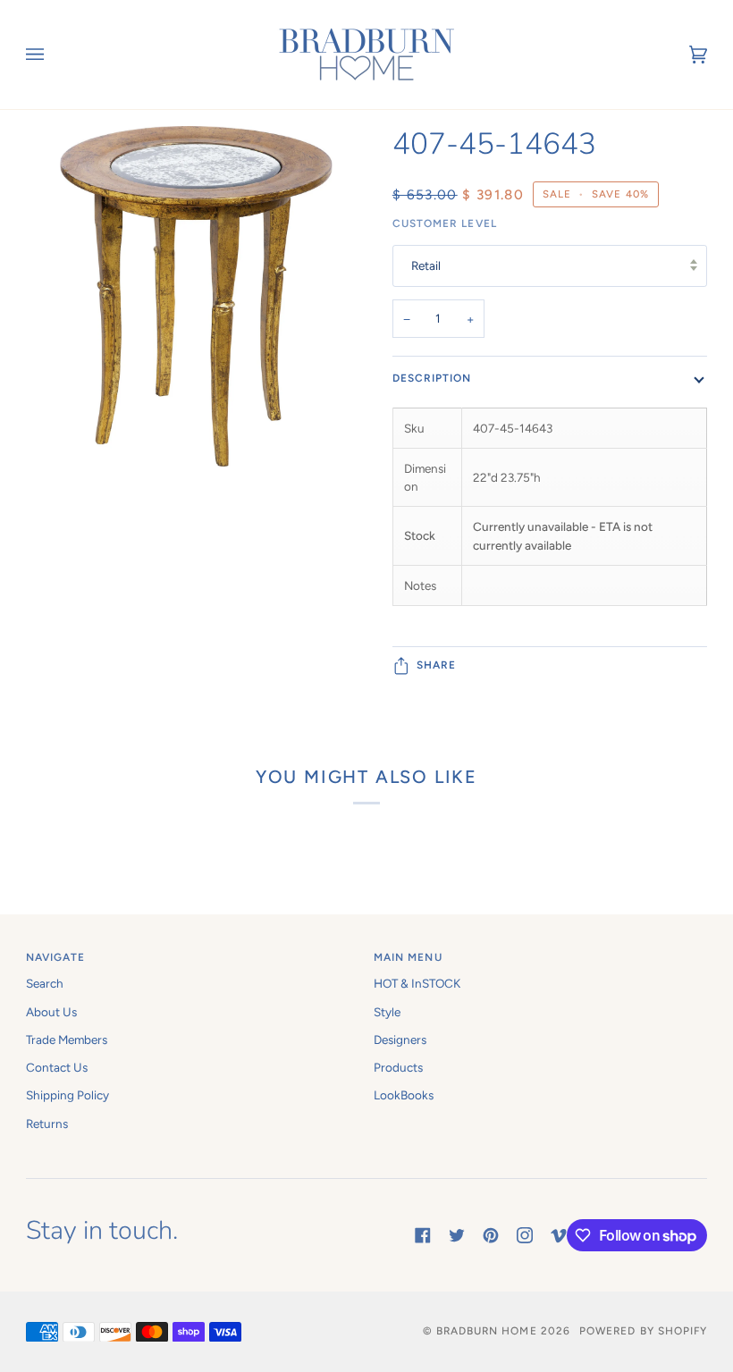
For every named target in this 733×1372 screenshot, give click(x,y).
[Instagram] (525, 1235)
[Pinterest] (491, 1235)
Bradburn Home (486, 1331)
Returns (47, 1123)
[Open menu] (53, 54)
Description (432, 378)
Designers (400, 1039)
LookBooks (404, 1095)
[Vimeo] (559, 1235)
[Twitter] (457, 1235)
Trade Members (66, 1039)
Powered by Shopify (643, 1331)
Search (44, 983)
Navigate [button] (56, 957)
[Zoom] (196, 339)
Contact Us (57, 1067)
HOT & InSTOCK (417, 983)
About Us (51, 1012)
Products (398, 1067)
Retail (426, 265)
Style (387, 1012)
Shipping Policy (67, 1095)
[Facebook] (423, 1235)
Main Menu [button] (408, 957)
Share (436, 665)
